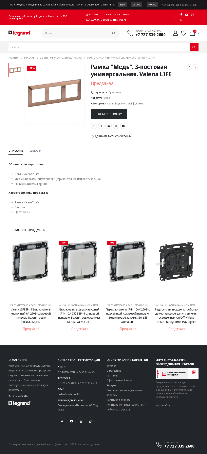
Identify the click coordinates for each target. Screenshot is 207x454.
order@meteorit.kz (69, 394)
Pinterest (116, 126)
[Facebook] (181, 14)
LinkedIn (108, 126)
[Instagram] (192, 14)
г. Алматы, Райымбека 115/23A (76, 372)
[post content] (30, 269)
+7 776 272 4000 (67, 383)
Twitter (101, 126)
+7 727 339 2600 (87, 383)
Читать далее (33, 296)
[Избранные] (184, 33)
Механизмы (44, 305)
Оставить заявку (110, 114)
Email (123, 126)
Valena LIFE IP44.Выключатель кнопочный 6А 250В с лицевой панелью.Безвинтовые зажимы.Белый (31, 315)
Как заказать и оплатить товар (106, 19)
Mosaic (152, 4)
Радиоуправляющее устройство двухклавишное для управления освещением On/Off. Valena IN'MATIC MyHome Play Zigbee (176, 315)
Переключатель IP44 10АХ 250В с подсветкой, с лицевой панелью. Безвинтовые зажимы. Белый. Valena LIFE (128, 315)
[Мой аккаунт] (175, 33)
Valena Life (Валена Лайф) (120, 103)
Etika (122, 4)
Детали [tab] (35, 150)
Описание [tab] (15, 150)
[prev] (189, 67)
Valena (137, 4)
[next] (196, 67)
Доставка (92, 14)
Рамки (140, 103)
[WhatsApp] (181, 19)
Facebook (94, 126)
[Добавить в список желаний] (47, 245)
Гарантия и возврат (117, 14)
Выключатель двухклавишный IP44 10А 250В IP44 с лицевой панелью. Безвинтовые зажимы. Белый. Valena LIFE (79, 315)
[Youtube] (186, 14)
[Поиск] (114, 33)
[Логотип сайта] (19, 33)
